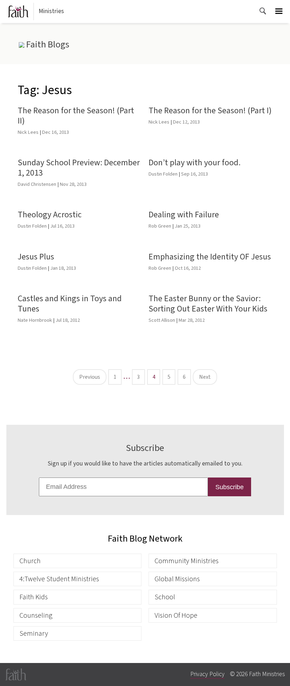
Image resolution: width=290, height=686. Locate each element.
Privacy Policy (207, 674)
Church (30, 561)
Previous (89, 377)
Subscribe (229, 487)
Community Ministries (187, 561)
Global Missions (177, 579)
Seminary (33, 633)
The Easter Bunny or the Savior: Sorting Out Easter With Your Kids (208, 303)
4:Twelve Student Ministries (59, 579)
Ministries (51, 11)
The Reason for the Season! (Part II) (76, 115)
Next (205, 377)
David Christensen (37, 184)
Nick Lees (28, 132)
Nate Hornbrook (35, 320)
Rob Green (160, 226)
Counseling (35, 615)
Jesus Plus (36, 257)
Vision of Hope (176, 615)
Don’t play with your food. (194, 162)
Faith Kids (33, 597)
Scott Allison (162, 320)
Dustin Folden (163, 174)
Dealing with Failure (184, 214)
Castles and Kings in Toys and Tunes (70, 303)
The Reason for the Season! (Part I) (210, 110)
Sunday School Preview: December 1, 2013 (79, 167)
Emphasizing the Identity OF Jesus (210, 257)
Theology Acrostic (50, 214)
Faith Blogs (46, 44)
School (165, 597)
